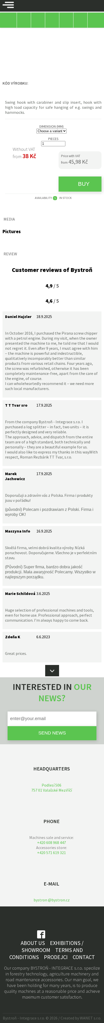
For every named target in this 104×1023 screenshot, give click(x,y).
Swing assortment (54, 32)
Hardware (26, 32)
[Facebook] (41, 936)
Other (8, 32)
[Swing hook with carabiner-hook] (19, 244)
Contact (84, 957)
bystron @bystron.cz (52, 899)
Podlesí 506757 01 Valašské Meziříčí (51, 788)
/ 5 (52, 286)
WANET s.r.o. (90, 1017)
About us (33, 942)
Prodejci (56, 957)
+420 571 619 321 (51, 852)
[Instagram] (56, 936)
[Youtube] (67, 936)
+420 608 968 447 (51, 842)
